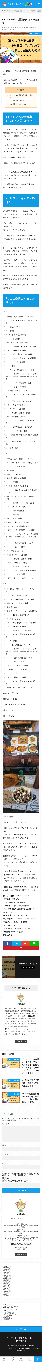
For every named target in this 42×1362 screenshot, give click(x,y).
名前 (4, 1145)
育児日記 (6, 1319)
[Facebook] (7, 943)
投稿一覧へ (20, 1041)
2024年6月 (7, 1269)
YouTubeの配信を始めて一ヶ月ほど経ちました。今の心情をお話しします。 (30, 1098)
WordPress (21, 1351)
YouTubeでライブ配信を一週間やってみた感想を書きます (30, 1083)
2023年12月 (7, 1275)
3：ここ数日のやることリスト (17, 104)
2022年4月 (7, 1294)
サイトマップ (11, 1338)
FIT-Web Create (24, 1348)
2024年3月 (7, 1272)
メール (5, 1154)
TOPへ (37, 1360)
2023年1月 (7, 1290)
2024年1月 (7, 1274)
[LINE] (34, 943)
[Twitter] (16, 943)
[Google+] (25, 943)
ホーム (4, 1360)
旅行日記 (6, 1316)
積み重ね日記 (7, 1318)
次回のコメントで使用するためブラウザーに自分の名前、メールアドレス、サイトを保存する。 (21, 1174)
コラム (5, 1310)
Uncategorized (8, 1308)
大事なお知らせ (8, 1313)
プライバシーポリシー (27, 1338)
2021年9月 (7, 1295)
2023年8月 (7, 1279)
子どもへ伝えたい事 (9, 1315)
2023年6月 (7, 1282)
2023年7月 (7, 1281)
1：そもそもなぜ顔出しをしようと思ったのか (20, 96)
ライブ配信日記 (16, 11)
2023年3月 (7, 1287)
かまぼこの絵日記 (28, 1346)
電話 (29, 1360)
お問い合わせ (21, 1341)
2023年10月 (7, 1278)
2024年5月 (7, 1271)
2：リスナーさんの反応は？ (16, 100)
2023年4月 (7, 1285)
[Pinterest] (21, 948)
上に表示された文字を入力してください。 (15, 1181)
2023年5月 (7, 1284)
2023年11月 (7, 1276)
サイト (4, 1163)
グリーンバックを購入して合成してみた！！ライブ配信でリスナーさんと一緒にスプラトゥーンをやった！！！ (30, 1066)
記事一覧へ (20, 1254)
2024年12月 (7, 1266)
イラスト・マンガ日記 (10, 1309)
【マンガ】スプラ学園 (10, 1306)
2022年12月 (7, 1291)
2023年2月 (7, 1288)
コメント (5, 1124)
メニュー (21, 1360)
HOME (6, 11)
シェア (12, 1360)
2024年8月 (7, 1268)
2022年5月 (7, 1293)
